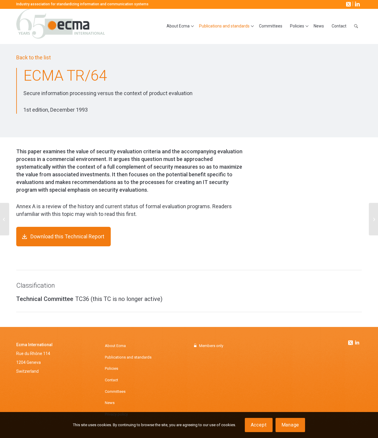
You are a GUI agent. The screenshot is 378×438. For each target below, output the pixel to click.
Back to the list (33, 57)
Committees (115, 391)
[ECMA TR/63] (4, 219)
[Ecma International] (60, 26)
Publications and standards (128, 357)
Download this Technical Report (67, 236)
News (110, 402)
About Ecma (115, 345)
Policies (111, 368)
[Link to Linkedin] (357, 343)
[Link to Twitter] (351, 341)
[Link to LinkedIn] (357, 4)
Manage (290, 425)
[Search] (356, 26)
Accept (259, 425)
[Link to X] (348, 4)
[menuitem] (179, 26)
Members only (211, 345)
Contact (111, 380)
